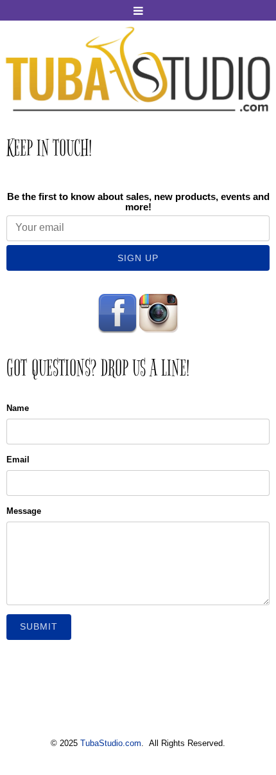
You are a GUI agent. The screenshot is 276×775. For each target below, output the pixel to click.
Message (23, 511)
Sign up (138, 258)
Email (18, 459)
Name (17, 408)
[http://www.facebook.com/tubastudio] (117, 312)
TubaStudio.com (110, 743)
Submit (39, 626)
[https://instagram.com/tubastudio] (158, 312)
